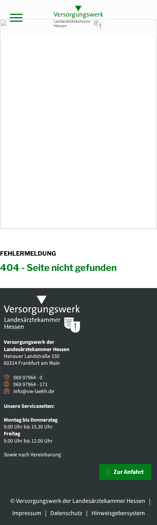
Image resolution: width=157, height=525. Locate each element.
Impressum (26, 513)
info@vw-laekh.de (33, 391)
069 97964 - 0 (27, 378)
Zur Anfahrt (128, 472)
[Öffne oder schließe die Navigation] (16, 17)
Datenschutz (66, 513)
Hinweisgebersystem (118, 513)
